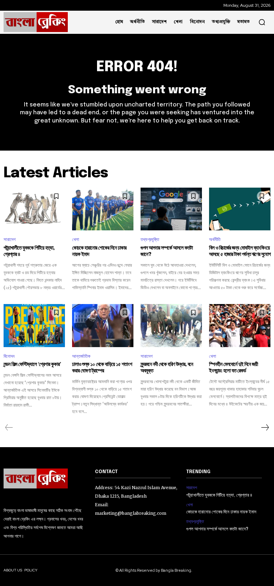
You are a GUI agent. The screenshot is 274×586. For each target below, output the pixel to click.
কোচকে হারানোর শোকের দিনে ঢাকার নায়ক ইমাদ (221, 512)
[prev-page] (9, 427)
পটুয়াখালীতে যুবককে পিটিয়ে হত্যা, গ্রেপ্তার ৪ (219, 495)
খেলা (75, 239)
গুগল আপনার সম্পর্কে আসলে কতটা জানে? (217, 529)
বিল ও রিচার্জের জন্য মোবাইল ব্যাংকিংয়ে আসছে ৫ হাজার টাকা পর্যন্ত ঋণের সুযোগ (239, 251)
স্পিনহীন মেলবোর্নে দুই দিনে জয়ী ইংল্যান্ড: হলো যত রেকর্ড (233, 368)
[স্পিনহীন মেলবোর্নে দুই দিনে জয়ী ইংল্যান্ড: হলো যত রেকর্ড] (239, 325)
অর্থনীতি (214, 239)
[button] (261, 22)
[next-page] (264, 427)
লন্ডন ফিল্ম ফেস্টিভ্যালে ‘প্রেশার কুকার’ (32, 364)
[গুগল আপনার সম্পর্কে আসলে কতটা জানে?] (171, 209)
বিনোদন (9, 356)
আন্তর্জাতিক (81, 356)
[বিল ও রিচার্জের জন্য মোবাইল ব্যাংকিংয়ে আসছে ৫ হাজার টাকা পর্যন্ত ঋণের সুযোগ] (239, 209)
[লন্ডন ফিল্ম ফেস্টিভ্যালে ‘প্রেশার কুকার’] (34, 325)
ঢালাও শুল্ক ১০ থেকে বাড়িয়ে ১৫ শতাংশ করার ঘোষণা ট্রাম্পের (102, 368)
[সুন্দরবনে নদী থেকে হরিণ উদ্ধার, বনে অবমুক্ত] (171, 325)
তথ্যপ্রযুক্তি (150, 239)
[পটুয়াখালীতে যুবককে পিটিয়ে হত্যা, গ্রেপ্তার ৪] (34, 209)
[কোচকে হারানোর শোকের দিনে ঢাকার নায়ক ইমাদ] (102, 209)
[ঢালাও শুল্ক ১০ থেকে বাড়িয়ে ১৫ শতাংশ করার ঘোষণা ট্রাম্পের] (102, 325)
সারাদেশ (10, 239)
